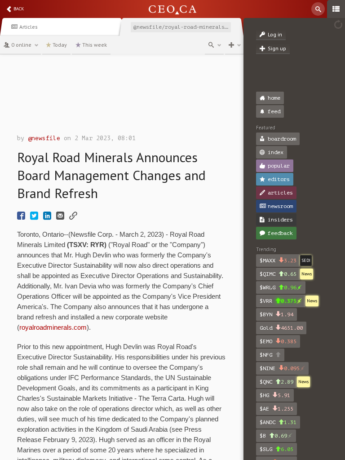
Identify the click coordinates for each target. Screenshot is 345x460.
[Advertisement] (121, 96)
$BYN (276, 314)
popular (279, 166)
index (275, 152)
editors (279, 179)
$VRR (278, 301)
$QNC (276, 382)
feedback (280, 233)
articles (280, 193)
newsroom (280, 206)
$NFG (267, 355)
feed (274, 111)
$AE (276, 409)
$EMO (278, 341)
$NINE (280, 368)
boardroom (282, 139)
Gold (281, 328)
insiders (280, 220)
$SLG (276, 449)
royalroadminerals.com (53, 327)
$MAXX (278, 260)
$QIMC (278, 274)
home (274, 98)
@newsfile (44, 138)
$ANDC (278, 422)
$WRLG (278, 287)
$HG (275, 395)
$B (273, 436)
